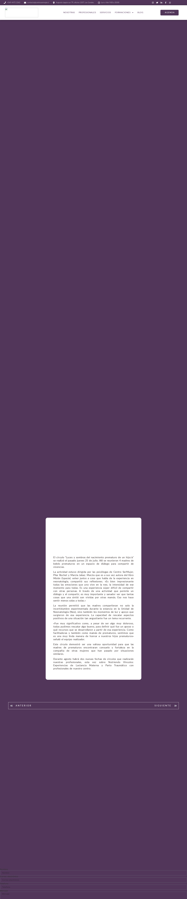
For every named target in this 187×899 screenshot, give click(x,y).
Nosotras (69, 13)
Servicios (105, 13)
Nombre (4, 869)
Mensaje (4, 891)
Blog (140, 13)
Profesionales (87, 13)
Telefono (4, 884)
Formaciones (123, 13)
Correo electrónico (9, 876)
